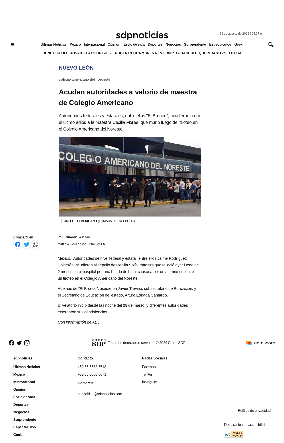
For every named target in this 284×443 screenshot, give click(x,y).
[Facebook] (17, 244)
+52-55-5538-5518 (92, 367)
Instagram (149, 382)
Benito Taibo (55, 53)
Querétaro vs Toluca (220, 53)
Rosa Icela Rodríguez (91, 53)
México (75, 44)
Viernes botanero (178, 53)
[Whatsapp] (35, 244)
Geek (238, 44)
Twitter (147, 374)
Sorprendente (195, 44)
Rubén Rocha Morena (136, 53)
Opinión (114, 44)
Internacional (94, 44)
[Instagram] (27, 343)
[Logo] (142, 35)
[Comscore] (260, 343)
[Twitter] (26, 244)
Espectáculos (220, 44)
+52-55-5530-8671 (92, 374)
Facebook (149, 367)
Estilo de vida (133, 44)
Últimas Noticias (53, 44)
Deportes (155, 44)
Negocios (173, 44)
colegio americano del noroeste (84, 79)
